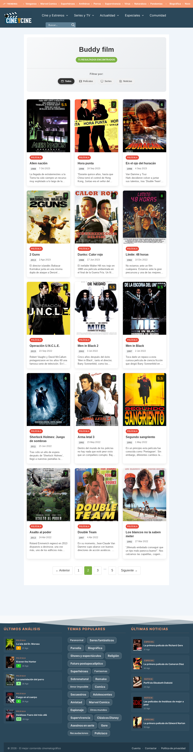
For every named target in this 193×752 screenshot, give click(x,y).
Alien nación (38, 163)
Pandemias (138, 3)
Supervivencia (94, 3)
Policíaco (101, 733)
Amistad (76, 702)
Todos (68, 81)
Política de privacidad (173, 748)
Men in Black (135, 345)
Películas (88, 81)
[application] (66, 15)
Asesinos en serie (82, 725)
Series (108, 81)
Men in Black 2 (88, 345)
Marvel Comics (30, 3)
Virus (109, 3)
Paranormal (76, 640)
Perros (79, 3)
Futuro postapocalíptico (86, 663)
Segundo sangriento (140, 437)
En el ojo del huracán (141, 163)
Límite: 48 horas (137, 254)
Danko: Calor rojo (90, 254)
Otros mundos (98, 709)
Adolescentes (102, 694)
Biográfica (156, 3)
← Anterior (63, 570)
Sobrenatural (79, 679)
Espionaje (77, 710)
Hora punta (86, 163)
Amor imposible (79, 686)
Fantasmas (100, 671)
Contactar (151, 748)
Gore (104, 725)
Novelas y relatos (175, 3)
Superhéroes (49, 3)
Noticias (127, 81)
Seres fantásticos (102, 640)
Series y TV (82, 15)
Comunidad (158, 15)
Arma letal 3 (86, 437)
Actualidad (107, 15)
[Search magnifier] (73, 25)
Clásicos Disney (108, 718)
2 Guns (35, 254)
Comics (100, 687)
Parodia (75, 648)
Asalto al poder (40, 532)
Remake (101, 679)
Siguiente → (129, 570)
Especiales (132, 15)
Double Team (87, 532)
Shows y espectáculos (85, 656)
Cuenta (136, 748)
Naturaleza (122, 3)
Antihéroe (66, 3)
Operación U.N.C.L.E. (45, 345)
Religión (113, 656)
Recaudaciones (79, 733)
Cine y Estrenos (53, 15)
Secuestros (78, 694)
